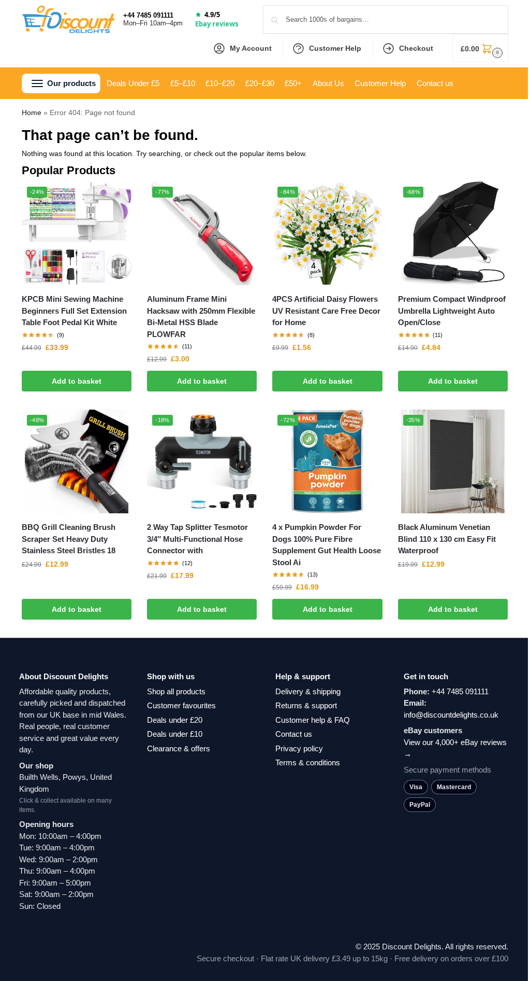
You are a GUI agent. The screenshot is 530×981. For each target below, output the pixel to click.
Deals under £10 (174, 734)
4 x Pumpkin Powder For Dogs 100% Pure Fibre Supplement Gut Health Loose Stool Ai (326, 545)
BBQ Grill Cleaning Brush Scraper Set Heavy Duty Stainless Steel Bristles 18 (68, 539)
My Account (251, 48)
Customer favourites (181, 705)
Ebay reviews (216, 24)
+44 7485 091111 (148, 15)
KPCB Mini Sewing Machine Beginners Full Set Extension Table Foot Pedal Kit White (74, 311)
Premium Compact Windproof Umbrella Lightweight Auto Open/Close (452, 311)
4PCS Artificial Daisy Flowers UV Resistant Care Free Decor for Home (326, 311)
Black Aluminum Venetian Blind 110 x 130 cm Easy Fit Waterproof (447, 539)
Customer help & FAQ (312, 720)
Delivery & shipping (308, 691)
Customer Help (335, 48)
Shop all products (176, 691)
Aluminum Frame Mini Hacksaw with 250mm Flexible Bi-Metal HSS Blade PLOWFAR (201, 317)
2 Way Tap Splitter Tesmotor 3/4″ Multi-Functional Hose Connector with (197, 539)
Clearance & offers (178, 748)
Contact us (293, 734)
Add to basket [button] (76, 381)
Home (31, 112)
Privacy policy (299, 748)
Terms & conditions (307, 762)
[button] (480, 48)
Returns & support (306, 705)
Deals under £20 (174, 720)
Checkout (416, 48)
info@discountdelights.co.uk (451, 714)
